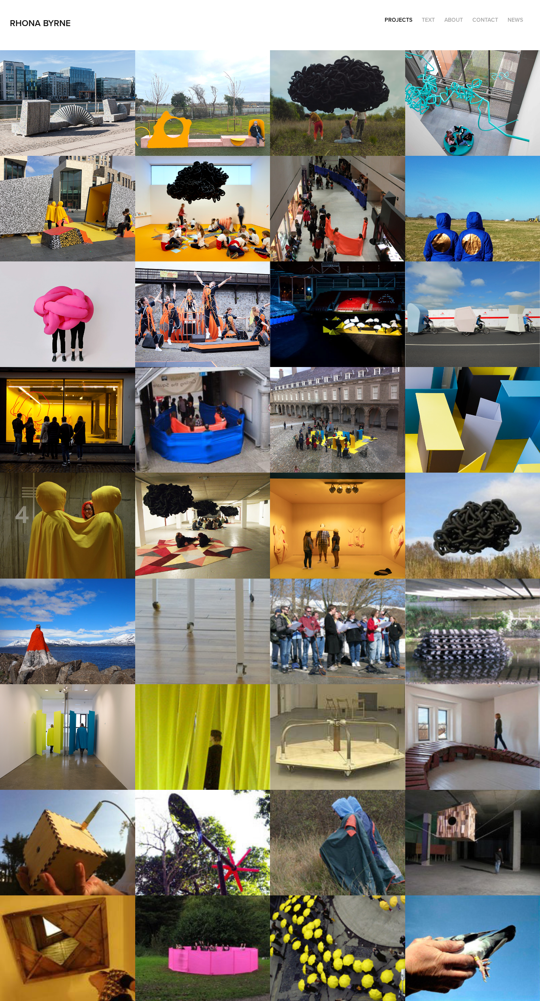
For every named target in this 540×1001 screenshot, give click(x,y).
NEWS (515, 20)
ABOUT (453, 20)
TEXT (428, 20)
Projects (398, 20)
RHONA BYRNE (41, 23)
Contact (485, 20)
